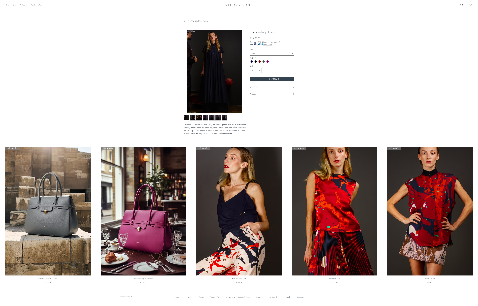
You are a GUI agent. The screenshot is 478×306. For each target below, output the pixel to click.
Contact (201, 297)
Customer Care (215, 297)
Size (252, 49)
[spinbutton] (256, 70)
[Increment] (259, 70)
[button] (471, 5)
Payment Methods (229, 297)
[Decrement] (252, 70)
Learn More (267, 44)
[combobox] (272, 53)
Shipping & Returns (244, 297)
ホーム (187, 21)
